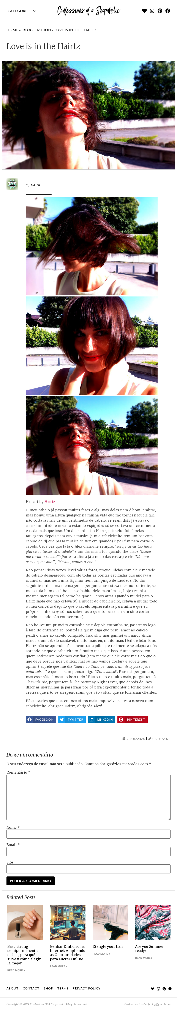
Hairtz (50, 501)
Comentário (18, 772)
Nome (13, 827)
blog (28, 30)
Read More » (16, 970)
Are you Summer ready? (149, 948)
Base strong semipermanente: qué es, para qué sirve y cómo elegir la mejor (24, 954)
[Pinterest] (160, 10)
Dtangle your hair (108, 946)
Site (9, 862)
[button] (22, 10)
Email (13, 844)
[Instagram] (152, 10)
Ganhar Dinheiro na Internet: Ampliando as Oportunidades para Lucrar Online (67, 952)
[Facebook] (167, 10)
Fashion (43, 30)
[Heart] (144, 10)
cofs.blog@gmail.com (158, 1004)
